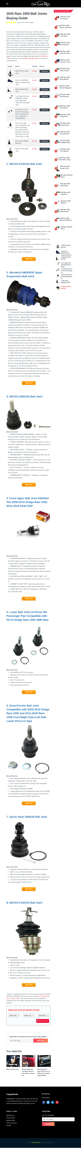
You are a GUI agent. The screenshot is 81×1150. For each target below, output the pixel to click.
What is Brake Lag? (12, 1069)
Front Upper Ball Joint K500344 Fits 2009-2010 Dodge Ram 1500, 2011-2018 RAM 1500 (27, 502)
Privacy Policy (10, 1118)
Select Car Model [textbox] (29, 1015)
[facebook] (43, 1102)
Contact (8, 1125)
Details (34, 71)
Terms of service (11, 1123)
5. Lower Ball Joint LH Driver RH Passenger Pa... (66, 270)
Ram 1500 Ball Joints (32, 58)
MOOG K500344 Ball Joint (25, 396)
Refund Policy (10, 1120)
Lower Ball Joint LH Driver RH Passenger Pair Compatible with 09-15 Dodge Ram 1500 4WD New (27, 616)
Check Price (45, 71)
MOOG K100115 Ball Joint (25, 163)
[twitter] (48, 1102)
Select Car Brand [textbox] (14, 1015)
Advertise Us (10, 1115)
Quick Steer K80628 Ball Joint (28, 816)
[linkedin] (52, 1102)
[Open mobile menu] (7, 4)
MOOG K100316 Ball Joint (25, 902)
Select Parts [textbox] (43, 1015)
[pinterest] (57, 1102)
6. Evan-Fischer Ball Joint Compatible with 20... (66, 276)
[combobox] (14, 1016)
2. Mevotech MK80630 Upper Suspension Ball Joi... (66, 253)
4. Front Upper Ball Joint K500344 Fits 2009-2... (66, 265)
